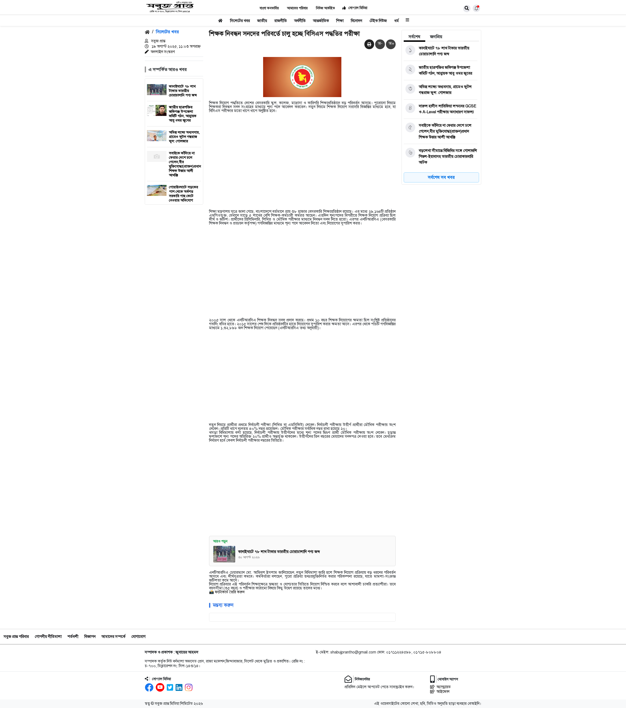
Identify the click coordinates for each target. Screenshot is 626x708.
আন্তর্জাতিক (321, 20)
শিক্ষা (340, 20)
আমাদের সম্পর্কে (113, 636)
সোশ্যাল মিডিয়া (357, 8)
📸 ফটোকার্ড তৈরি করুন (227, 592)
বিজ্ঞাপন (90, 636)
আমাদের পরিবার (297, 8)
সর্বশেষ (414, 36)
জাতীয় (262, 20)
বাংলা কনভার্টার (269, 8)
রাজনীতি (280, 20)
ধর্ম (396, 20)
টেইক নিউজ (378, 20)
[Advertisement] (302, 164)
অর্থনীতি (300, 20)
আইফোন (442, 691)
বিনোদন (356, 20)
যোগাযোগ (138, 636)
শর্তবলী (72, 636)
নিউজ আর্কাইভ (325, 8)
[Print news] (369, 44)
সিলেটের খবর (240, 20)
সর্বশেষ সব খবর (441, 177)
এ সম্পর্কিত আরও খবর (167, 69)
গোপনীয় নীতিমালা (48, 636)
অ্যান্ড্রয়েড (443, 687)
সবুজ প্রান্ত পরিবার (16, 636)
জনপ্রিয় (436, 36)
